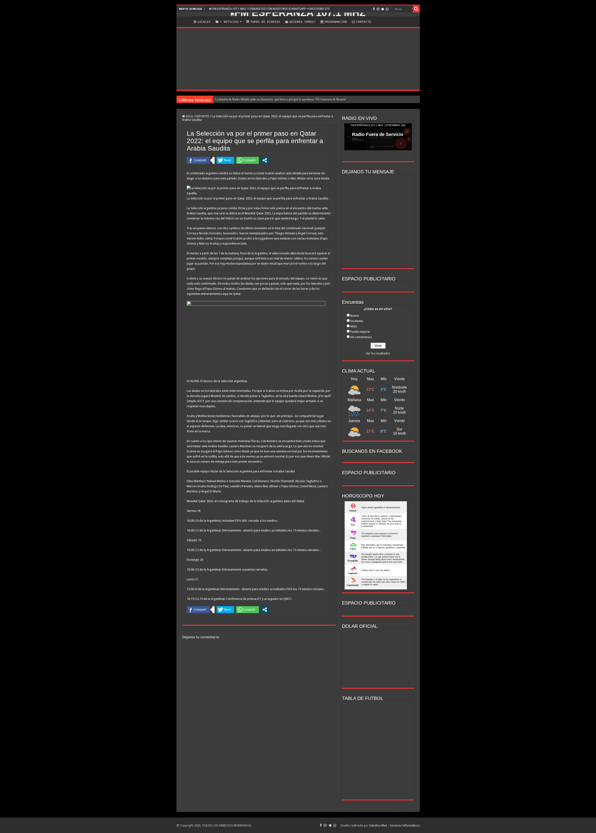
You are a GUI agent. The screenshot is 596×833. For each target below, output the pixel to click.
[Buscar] (416, 8)
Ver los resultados (378, 353)
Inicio (189, 116)
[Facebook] (373, 9)
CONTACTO (363, 22)
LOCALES (203, 22)
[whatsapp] (387, 9)
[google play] (382, 9)
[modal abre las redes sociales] (265, 160)
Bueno (354, 315)
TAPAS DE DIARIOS (265, 22)
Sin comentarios (361, 337)
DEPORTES (203, 116)
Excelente (356, 321)
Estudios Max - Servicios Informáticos (394, 825)
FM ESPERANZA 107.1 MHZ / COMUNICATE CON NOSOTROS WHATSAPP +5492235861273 (270, 8)
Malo (353, 326)
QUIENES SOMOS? (302, 22)
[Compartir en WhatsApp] (247, 160)
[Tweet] (225, 160)
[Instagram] (378, 9)
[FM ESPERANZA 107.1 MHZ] (298, 14)
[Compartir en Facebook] (198, 160)
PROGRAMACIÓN (336, 22)
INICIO (185, 21)
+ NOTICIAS (229, 22)
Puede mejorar (360, 331)
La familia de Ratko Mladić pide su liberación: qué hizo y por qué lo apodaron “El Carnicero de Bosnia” (281, 99)
